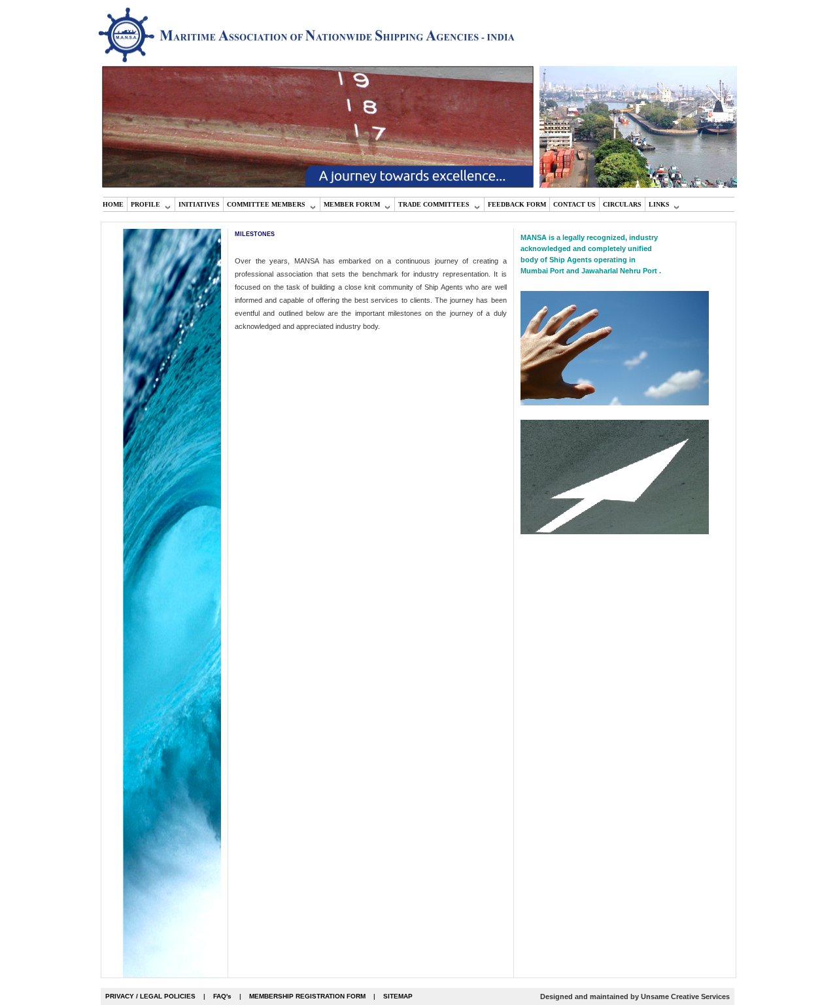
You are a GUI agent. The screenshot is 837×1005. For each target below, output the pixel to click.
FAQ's (222, 996)
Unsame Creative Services (685, 996)
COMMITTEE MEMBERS (266, 204)
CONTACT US (574, 204)
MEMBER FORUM (352, 204)
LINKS (659, 204)
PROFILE (145, 204)
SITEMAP (398, 996)
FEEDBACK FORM (517, 204)
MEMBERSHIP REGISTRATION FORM (307, 996)
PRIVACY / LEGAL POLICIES (150, 996)
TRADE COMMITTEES (434, 204)
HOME (113, 204)
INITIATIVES (199, 204)
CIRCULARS (622, 204)
